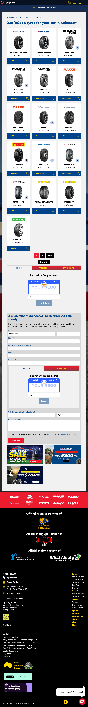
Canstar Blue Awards (10, 651)
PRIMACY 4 (44, 127)
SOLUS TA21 (44, 90)
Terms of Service (65, 434)
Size (9, 331)
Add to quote (15, 61)
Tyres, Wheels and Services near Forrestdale (19, 642)
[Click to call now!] (69, 2)
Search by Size (77, 579)
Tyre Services (77, 605)
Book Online (77, 616)
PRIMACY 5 (69, 127)
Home (11, 17)
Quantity (60, 331)
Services (75, 599)
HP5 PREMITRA (18, 127)
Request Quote (16, 440)
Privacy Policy (51, 434)
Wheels (75, 591)
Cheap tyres (7, 656)
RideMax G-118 (18, 240)
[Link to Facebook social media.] (66, 702)
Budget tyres (7, 654)
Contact (75, 613)
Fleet (74, 622)
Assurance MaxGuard (44, 202)
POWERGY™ (18, 165)
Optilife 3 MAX (69, 202)
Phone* (20, 345)
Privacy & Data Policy (15, 703)
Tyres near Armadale (10, 637)
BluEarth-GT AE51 (19, 202)
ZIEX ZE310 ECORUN (43, 52)
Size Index (6, 634)
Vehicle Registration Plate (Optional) (21, 412)
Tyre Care (75, 585)
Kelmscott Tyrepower (45, 7)
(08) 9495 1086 (14, 593)
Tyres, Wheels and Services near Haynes (17, 645)
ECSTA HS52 (69, 52)
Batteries (75, 602)
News (74, 625)
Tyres (74, 574)
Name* (11, 338)
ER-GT (69, 90)
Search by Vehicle (78, 577)
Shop (74, 619)
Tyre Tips (75, 588)
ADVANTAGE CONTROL (18, 52)
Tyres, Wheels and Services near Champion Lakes (21, 640)
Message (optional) (15, 419)
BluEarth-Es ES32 (69, 165)
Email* (10, 352)
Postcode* (12, 360)
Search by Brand (78, 582)
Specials (75, 610)
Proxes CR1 (44, 165)
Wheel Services (77, 608)
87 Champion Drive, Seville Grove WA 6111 (17, 588)
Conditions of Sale (28, 703)
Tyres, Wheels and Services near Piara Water (19, 648)
